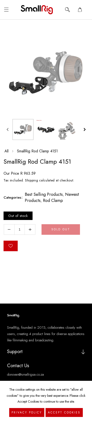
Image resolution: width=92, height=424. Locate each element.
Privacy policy (27, 412)
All (6, 151)
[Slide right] (84, 129)
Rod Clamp (53, 200)
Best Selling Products (44, 194)
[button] (6, 9)
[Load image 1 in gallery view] (23, 129)
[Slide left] (8, 129)
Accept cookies (64, 412)
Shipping (31, 180)
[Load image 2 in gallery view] (46, 129)
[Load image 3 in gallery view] (69, 129)
